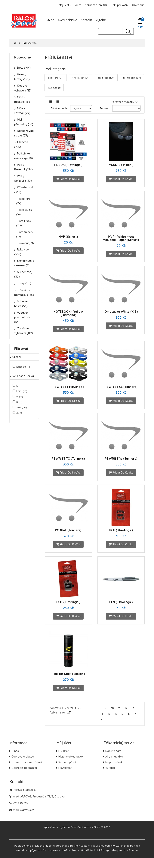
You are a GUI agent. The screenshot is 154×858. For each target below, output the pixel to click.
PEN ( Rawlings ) (121, 602)
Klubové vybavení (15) (23, 88)
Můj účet (64, 5)
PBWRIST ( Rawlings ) (68, 387)
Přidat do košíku (70, 179)
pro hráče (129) (106, 77)
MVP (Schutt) (68, 236)
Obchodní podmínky (24, 768)
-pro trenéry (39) (24, 234)
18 (129, 714)
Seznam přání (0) (96, 5)
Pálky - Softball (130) (23, 178)
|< (100, 708)
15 (108, 714)
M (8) (19, 396)
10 (112, 708)
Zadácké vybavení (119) (23, 331)
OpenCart (76, 827)
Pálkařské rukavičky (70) (23, 156)
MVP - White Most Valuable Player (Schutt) (121, 238)
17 (122, 714)
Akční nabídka (67, 20)
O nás (15, 751)
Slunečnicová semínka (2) (24, 263)
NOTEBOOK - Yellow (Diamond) (68, 313)
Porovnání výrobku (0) (125, 101)
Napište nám (113, 751)
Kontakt (86, 20)
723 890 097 (20, 803)
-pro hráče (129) (23, 223)
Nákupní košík (119, 5)
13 (133, 708)
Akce (78, 5)
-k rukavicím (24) (24, 212)
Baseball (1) (23, 366)
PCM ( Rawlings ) (68, 602)
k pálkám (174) (55, 77)
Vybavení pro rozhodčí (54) (22, 317)
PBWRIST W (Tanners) (121, 458)
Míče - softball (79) (22, 110)
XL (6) (19, 412)
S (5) (19, 402)
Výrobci (100, 20)
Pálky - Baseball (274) (23, 167)
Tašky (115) (24, 283)
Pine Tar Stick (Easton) (68, 674)
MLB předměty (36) (23, 122)
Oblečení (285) (21, 144)
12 (126, 708)
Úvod (50, 20)
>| (101, 719)
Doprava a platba (22, 756)
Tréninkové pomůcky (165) (24, 292)
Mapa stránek (114, 762)
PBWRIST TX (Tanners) (68, 458)
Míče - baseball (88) (22, 99)
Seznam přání (67, 762)
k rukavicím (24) (80, 77)
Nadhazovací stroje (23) (24, 133)
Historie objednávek (70, 756)
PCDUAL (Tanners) (68, 530)
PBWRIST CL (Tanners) (121, 387)
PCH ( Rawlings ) (121, 530)
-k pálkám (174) (23, 201)
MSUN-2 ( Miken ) (121, 165)
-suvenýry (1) (25, 242)
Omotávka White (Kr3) (121, 311)
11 (119, 708)
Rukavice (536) (21, 252)
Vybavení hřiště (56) (21, 304)
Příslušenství (30, 42)
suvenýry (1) (54, 87)
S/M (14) (21, 407)
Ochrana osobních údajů (26, 762)
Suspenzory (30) (23, 274)
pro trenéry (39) (132, 77)
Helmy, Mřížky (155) (22, 77)
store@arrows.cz (23, 810)
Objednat (138, 5)
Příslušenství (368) (23, 189)
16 (115, 714)
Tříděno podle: (59, 108)
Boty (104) (24, 67)
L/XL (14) (21, 391)
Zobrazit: (105, 108)
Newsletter (65, 768)
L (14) (19, 385)
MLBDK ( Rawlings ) (68, 165)
